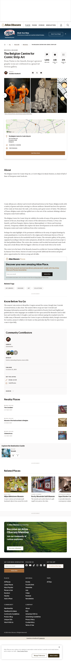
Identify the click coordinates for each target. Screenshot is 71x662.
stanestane (9, 346)
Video (28, 593)
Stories (28, 582)
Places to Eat (8, 590)
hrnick (8, 360)
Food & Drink (30, 584)
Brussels (13, 451)
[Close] (59, 647)
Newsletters (30, 598)
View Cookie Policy (22, 651)
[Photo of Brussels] (6, 453)
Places (6, 578)
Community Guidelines (11, 614)
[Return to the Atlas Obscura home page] (12, 25)
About (28, 608)
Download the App (55, 566)
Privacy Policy (38, 277)
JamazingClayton (15, 360)
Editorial (29, 578)
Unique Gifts (8, 619)
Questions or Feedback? (35, 638)
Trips (49, 578)
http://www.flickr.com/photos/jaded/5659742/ (18, 114)
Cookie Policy (30, 622)
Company (29, 604)
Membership (8, 608)
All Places (7, 582)
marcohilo (25, 360)
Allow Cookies (54, 655)
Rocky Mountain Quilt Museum (43, 496)
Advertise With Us (31, 614)
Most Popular (8, 587)
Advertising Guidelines (33, 616)
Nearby (6, 596)
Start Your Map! (56, 34)
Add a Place (8, 598)
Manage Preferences (39, 655)
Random (7, 593)
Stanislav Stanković (15, 73)
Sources (8, 391)
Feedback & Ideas (10, 611)
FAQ (27, 611)
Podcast (28, 596)
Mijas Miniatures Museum (14, 496)
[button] (47, 54)
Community (8, 604)
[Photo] (62, 409)
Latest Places (8, 584)
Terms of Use (45, 277)
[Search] (68, 25)
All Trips (49, 582)
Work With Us (8, 622)
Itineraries (29, 587)
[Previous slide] (4, 95)
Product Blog (8, 616)
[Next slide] (66, 95)
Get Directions (35, 153)
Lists (27, 590)
